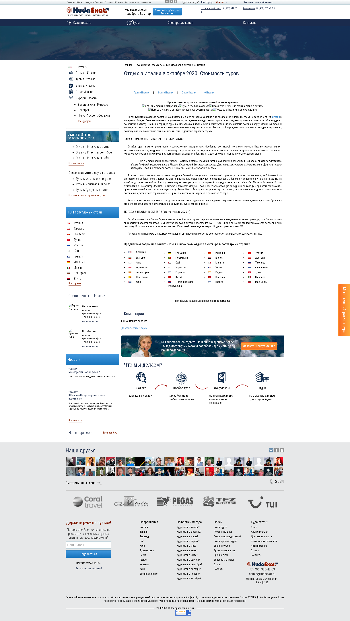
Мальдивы (260, 281)
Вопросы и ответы (224, 559)
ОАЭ (177, 262)
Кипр (138, 262)
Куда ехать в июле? (187, 555)
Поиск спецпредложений (227, 536)
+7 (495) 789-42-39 (259, 8)
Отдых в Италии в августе (93, 147)
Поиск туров (220, 527)
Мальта (219, 262)
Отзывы (109, 2)
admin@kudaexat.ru (262, 574)
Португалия (181, 257)
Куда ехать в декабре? (189, 578)
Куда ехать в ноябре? (188, 573)
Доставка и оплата (261, 536)
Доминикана (147, 550)
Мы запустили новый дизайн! (84, 372)
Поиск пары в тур (223, 531)
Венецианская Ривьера (93, 104)
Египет (219, 257)
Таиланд (259, 262)
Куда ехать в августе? (188, 559)
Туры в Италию (141, 92)
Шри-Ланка (141, 277)
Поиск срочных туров (225, 541)
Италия (78, 267)
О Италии (209, 92)
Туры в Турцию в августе (92, 190)
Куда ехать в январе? (188, 527)
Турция (258, 253)
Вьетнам (220, 277)
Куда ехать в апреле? (188, 541)
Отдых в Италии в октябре (93, 158)
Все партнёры (110, 432)
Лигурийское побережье (94, 115)
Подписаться (88, 554)
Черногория (142, 272)
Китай (178, 277)
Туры (136, 23)
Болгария (140, 257)
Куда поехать (82, 23)
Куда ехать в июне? (187, 550)
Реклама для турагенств (138, 2)
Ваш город (207, 2)
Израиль (180, 272)
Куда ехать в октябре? (189, 569)
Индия (219, 272)
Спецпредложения (180, 23)
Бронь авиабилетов (224, 550)
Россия (78, 245)
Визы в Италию (166, 92)
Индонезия (141, 267)
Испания (220, 253)
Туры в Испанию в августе (93, 184)
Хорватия (180, 267)
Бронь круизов (222, 545)
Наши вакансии (259, 545)
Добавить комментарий (134, 328)
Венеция (83, 110)
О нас (80, 2)
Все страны (75, 283)
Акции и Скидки (94, 2)
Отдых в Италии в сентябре (94, 152)
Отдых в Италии (85, 73)
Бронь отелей (221, 555)
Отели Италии (189, 92)
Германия (180, 253)
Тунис (257, 272)
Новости (218, 569)
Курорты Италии (86, 98)
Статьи (119, 2)
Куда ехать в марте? (187, 536)
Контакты (249, 23)
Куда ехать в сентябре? (189, 564)
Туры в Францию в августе (93, 179)
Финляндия (261, 267)
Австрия (259, 257)
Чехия (218, 267)
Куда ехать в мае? (186, 545)
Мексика (259, 277)
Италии (276, 116)
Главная (71, 2)
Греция (219, 281)
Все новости (75, 420)
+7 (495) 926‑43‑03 (262, 569)
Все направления (149, 573)
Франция (140, 252)
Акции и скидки (259, 531)
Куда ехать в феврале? (189, 531)
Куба (138, 281)
